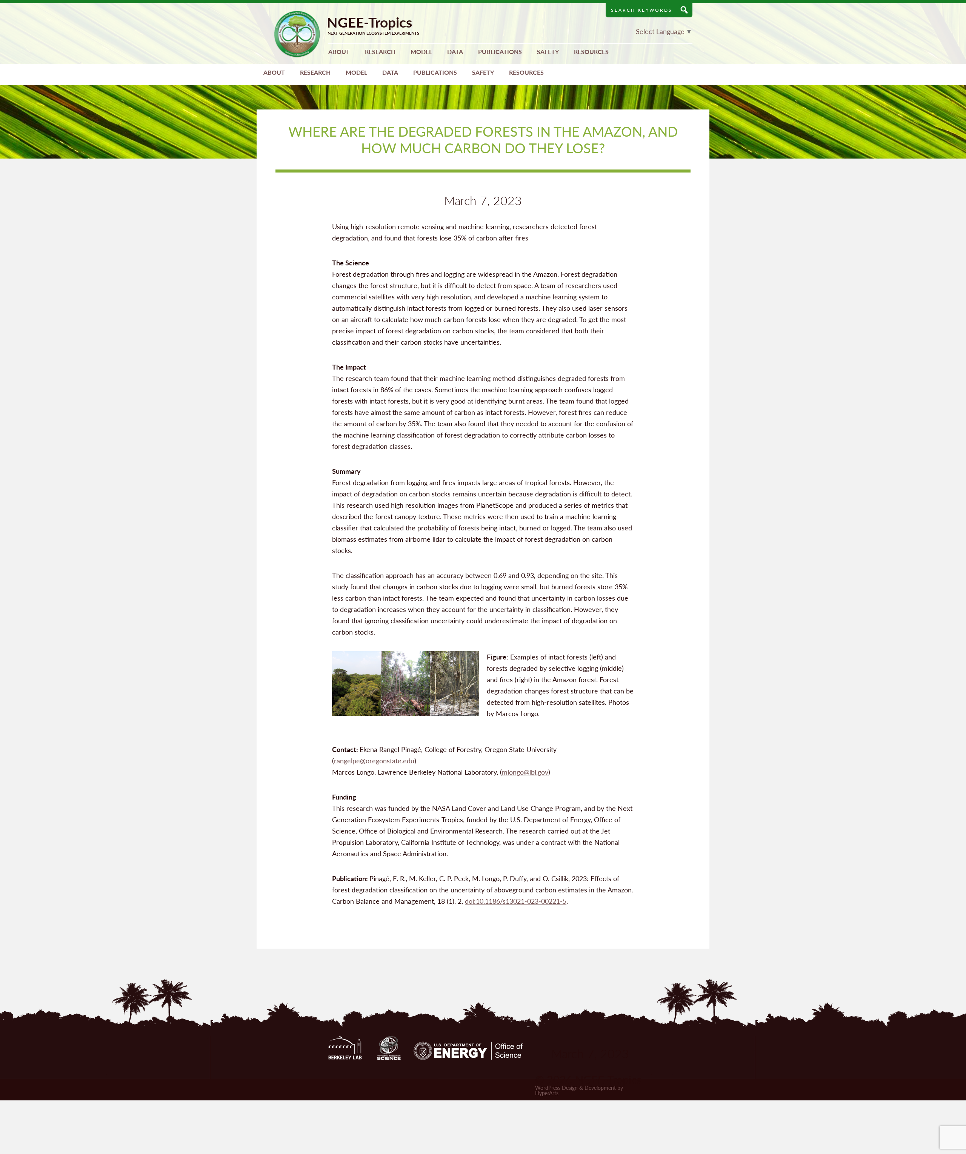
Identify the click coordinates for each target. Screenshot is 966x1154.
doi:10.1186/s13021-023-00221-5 (515, 901)
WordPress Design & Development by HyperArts (579, 1090)
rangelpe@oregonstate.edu (374, 760)
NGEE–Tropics (297, 34)
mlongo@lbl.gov (525, 772)
